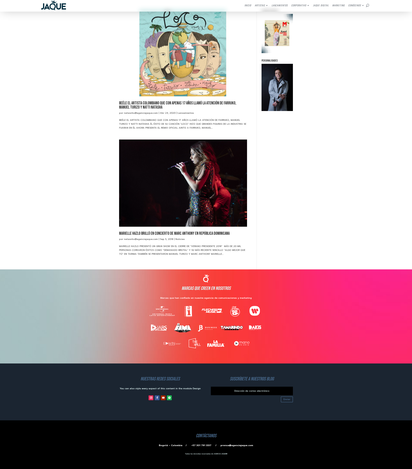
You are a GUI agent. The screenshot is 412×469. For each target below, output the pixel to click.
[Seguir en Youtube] (163, 397)
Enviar (286, 399)
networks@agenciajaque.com (141, 113)
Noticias (180, 239)
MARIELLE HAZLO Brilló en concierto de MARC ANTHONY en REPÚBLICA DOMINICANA (174, 233)
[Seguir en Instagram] (151, 397)
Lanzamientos (186, 113)
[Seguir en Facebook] (157, 397)
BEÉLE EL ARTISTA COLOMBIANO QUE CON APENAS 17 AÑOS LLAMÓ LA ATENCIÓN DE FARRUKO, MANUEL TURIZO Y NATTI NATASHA (177, 105)
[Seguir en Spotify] (169, 397)
